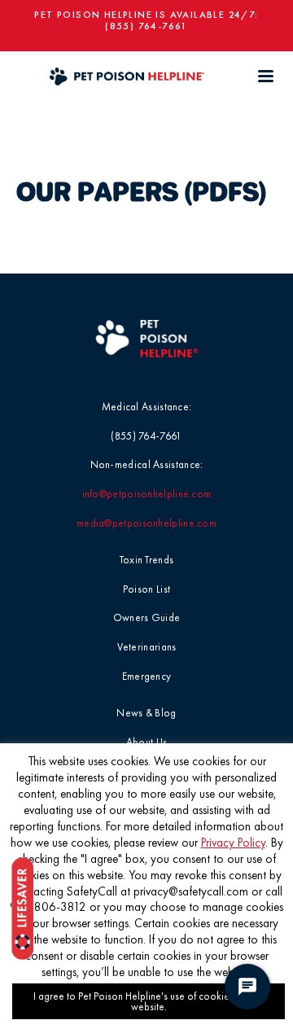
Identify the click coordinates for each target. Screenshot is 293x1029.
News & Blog (146, 713)
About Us (146, 742)
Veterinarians (147, 647)
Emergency (147, 676)
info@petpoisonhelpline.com (147, 494)
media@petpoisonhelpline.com (146, 523)
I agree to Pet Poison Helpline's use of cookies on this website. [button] (148, 1001)
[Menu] (265, 76)
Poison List (146, 589)
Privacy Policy (233, 842)
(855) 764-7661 (146, 26)
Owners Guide (147, 617)
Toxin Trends (147, 560)
